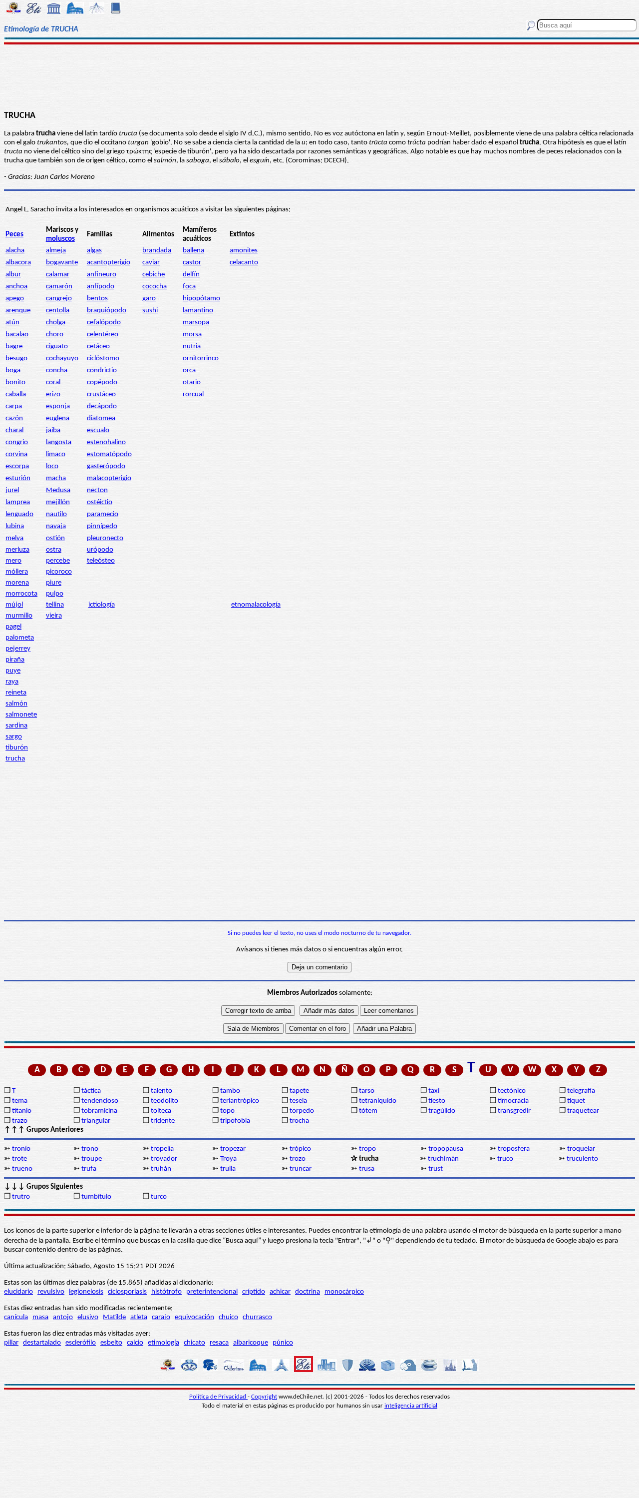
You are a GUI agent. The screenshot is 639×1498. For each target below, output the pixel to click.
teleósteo (101, 561)
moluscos (60, 239)
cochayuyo (62, 358)
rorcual (193, 394)
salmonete (21, 715)
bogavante (62, 262)
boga (12, 370)
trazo (19, 1121)
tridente (163, 1121)
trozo (298, 1159)
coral (53, 382)
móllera (16, 572)
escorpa (17, 466)
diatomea (101, 418)
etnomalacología (256, 605)
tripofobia (235, 1121)
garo (149, 298)
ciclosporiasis (127, 1292)
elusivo (87, 1317)
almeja (56, 250)
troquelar (581, 1149)
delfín (191, 274)
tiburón (16, 747)
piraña (14, 660)
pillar (11, 1343)
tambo (230, 1091)
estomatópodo (109, 454)
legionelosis (86, 1292)
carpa (13, 406)
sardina (16, 726)
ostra (53, 550)
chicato (194, 1343)
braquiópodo (106, 310)
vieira (54, 616)
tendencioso (99, 1101)
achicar (280, 1292)
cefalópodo (104, 322)
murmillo (18, 616)
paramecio (102, 514)
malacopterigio (109, 478)
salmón (16, 704)
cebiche (153, 274)
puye (12, 671)
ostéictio (99, 502)
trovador (164, 1159)
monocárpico (344, 1292)
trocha (299, 1121)
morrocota (21, 594)
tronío (21, 1149)
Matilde (114, 1317)
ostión (55, 538)
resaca (219, 1343)
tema (19, 1101)
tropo (367, 1149)
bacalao (16, 334)
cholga (55, 322)
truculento (582, 1159)
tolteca (161, 1111)
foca (189, 286)
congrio (16, 442)
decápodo (102, 406)
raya (11, 682)
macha (56, 478)
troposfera (514, 1149)
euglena (57, 418)
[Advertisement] (320, 75)
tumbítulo (96, 1197)
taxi (433, 1091)
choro (54, 334)
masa (40, 1317)
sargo (13, 737)
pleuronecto (105, 538)
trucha (15, 758)
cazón (14, 418)
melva (14, 538)
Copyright (264, 1397)
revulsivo (50, 1292)
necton (97, 490)
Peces (14, 234)
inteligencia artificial (410, 1406)
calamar (57, 274)
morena (17, 583)
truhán (161, 1169)
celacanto (244, 262)
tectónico (512, 1091)
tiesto (436, 1101)
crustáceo (101, 394)
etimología (163, 1343)
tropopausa (445, 1149)
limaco (55, 454)
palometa (19, 638)
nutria (192, 346)
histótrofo (166, 1292)
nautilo (56, 514)
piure (53, 583)
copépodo (102, 382)
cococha (154, 286)
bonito (15, 382)
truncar (301, 1169)
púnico (283, 1343)
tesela (298, 1101)
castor (192, 262)
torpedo (302, 1111)
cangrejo (59, 298)
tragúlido (441, 1111)
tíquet (576, 1101)
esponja (58, 406)
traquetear (583, 1111)
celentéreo (102, 334)
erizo (53, 394)
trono (89, 1149)
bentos (97, 298)
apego (14, 298)
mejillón (58, 502)
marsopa (196, 322)
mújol (14, 605)
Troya (228, 1159)
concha (56, 370)
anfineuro (101, 274)
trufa (88, 1169)
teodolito (164, 1101)
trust (435, 1169)
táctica (91, 1091)
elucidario (18, 1292)
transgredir (514, 1111)
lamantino (198, 310)
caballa (15, 394)
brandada (156, 250)
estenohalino (106, 442)
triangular (95, 1121)
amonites (244, 250)
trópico (300, 1149)
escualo (98, 430)
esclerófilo (80, 1343)
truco (505, 1159)
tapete (299, 1091)
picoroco (59, 572)
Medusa (58, 490)
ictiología (101, 605)
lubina (14, 526)
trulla (228, 1169)
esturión (17, 478)
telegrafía (581, 1091)
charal (14, 430)
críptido (253, 1292)
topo (227, 1111)
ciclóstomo (103, 358)
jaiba (53, 430)
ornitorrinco (201, 358)
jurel (12, 490)
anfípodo (100, 286)
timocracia (513, 1101)
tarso (366, 1091)
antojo (63, 1317)
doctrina (307, 1292)
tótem (368, 1111)
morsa (192, 334)
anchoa (16, 286)
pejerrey (17, 649)
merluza (17, 550)
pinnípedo (102, 526)
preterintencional (212, 1292)
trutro (21, 1197)
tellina (55, 605)
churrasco (257, 1317)
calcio (135, 1343)
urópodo (100, 550)
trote (19, 1159)
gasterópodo (106, 466)
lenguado (19, 514)
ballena (193, 250)
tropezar (233, 1149)
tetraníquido (377, 1101)
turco (159, 1197)
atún (12, 322)
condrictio (102, 370)
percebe (58, 561)
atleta (138, 1317)
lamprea (17, 502)
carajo (161, 1317)
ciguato (57, 346)
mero (13, 561)
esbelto (111, 1343)
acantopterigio (108, 262)
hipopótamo (201, 298)
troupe (91, 1159)
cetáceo (98, 346)
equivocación (194, 1317)
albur (13, 274)
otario (192, 382)
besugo (16, 358)
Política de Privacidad (218, 1397)
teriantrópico (239, 1101)
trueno (22, 1169)
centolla (57, 310)
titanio (21, 1111)
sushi (150, 310)
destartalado (42, 1343)
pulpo (54, 594)
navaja (56, 526)
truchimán (443, 1159)
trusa (366, 1169)
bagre (13, 346)
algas (94, 250)
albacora (18, 262)
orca (189, 370)
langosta (58, 442)
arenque (17, 310)
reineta (15, 693)
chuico (228, 1317)
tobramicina (99, 1111)
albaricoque (250, 1343)
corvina (16, 454)
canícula (16, 1317)
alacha (14, 250)
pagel (13, 627)
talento (161, 1091)
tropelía (162, 1149)
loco (52, 466)
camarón (59, 286)
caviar (151, 262)
